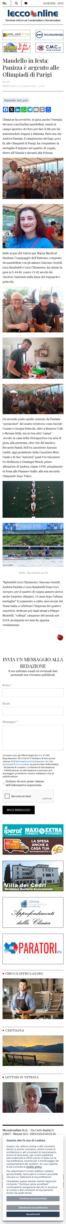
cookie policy (34, 1166)
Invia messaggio (18, 810)
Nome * (7, 685)
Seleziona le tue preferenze (33, 1207)
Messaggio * (10, 722)
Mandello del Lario (16, 100)
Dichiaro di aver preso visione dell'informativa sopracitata (25, 783)
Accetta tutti (33, 1214)
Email (6, 703)
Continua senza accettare (33, 1198)
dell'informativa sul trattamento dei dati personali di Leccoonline (28, 763)
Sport (6, 81)
